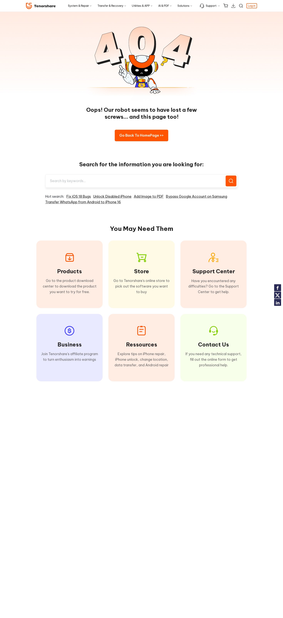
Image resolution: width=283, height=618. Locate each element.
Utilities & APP (141, 6)
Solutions (183, 6)
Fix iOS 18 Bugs (78, 196)
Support (211, 6)
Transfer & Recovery (110, 6)
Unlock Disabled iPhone (112, 196)
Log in (251, 6)
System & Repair (78, 6)
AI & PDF (163, 6)
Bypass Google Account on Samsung (196, 196)
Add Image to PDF (149, 196)
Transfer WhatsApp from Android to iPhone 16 (83, 202)
